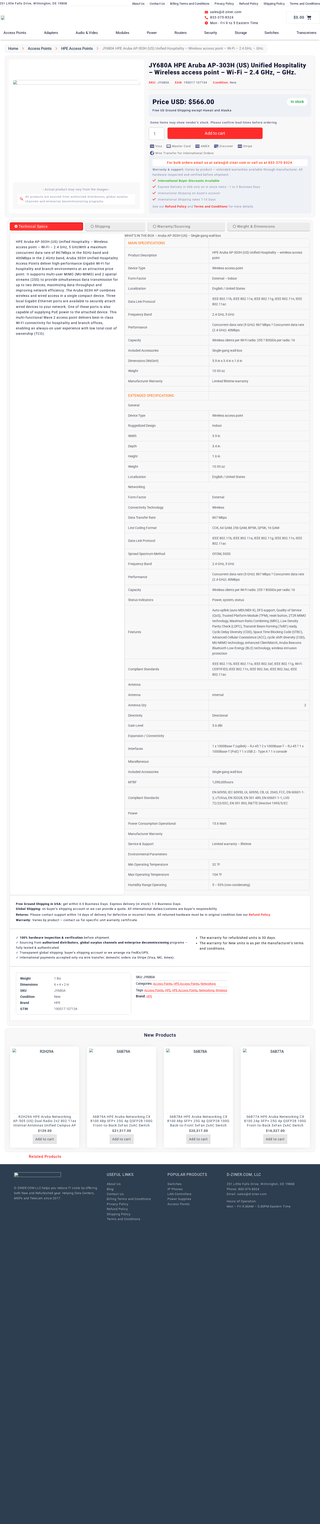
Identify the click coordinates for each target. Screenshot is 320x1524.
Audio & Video (87, 33)
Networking (208, 983)
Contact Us (157, 3)
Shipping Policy (274, 3)
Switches (271, 33)
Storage (241, 33)
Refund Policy (248, 3)
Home (13, 48)
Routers (181, 33)
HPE (168, 990)
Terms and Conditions (305, 3)
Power (152, 33)
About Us (138, 3)
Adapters (51, 33)
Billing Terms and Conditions (189, 3)
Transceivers (306, 33)
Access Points (15, 33)
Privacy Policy (224, 3)
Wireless (221, 990)
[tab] (46, 226)
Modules (122, 33)
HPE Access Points (77, 48)
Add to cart (215, 133)
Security (210, 33)
